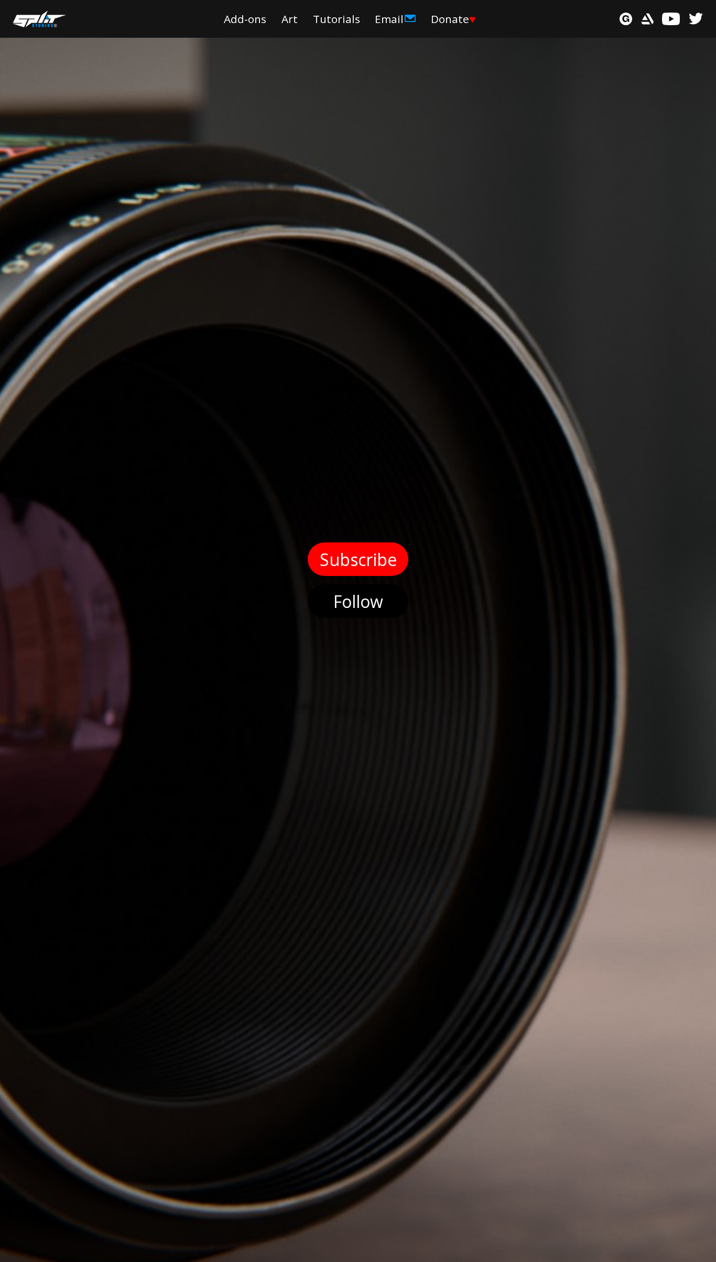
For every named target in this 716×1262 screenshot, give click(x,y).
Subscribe (358, 559)
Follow (358, 601)
